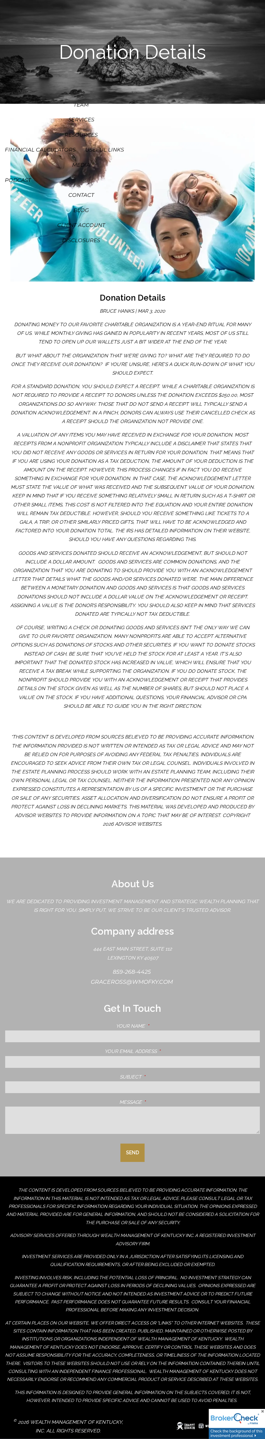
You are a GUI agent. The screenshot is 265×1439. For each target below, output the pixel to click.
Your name (159, 1026)
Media (81, 165)
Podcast (18, 180)
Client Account (81, 225)
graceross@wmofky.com (132, 982)
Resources (81, 134)
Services (81, 119)
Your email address (160, 1051)
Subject (159, 1077)
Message (159, 1102)
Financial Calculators (40, 149)
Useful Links (104, 149)
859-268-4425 (132, 972)
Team (81, 104)
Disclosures (81, 240)
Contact (81, 195)
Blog (81, 210)
